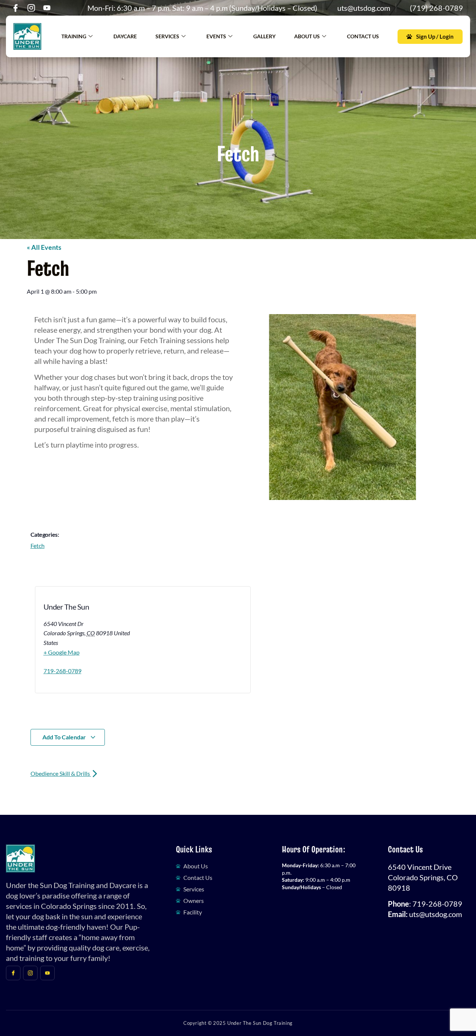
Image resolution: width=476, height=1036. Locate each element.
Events (216, 36)
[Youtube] (47, 8)
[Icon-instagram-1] (31, 8)
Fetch (37, 545)
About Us (307, 36)
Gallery (264, 36)
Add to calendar (64, 736)
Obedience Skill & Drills (60, 773)
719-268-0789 (62, 670)
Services (167, 36)
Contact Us (363, 36)
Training (73, 36)
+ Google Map (62, 652)
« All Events (44, 247)
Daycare (125, 36)
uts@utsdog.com (435, 914)
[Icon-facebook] (15, 8)
